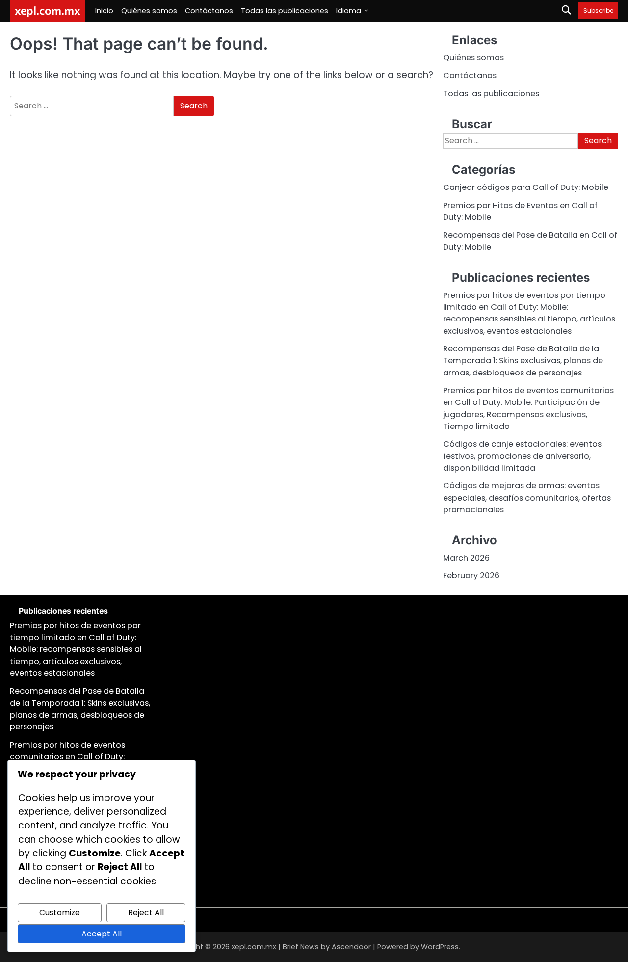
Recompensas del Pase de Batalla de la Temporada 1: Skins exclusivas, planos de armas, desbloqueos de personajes (523, 360)
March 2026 (466, 557)
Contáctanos (209, 11)
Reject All (146, 912)
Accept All (101, 933)
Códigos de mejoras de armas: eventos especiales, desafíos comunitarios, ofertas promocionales (527, 497)
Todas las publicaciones (284, 11)
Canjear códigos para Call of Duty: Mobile (525, 187)
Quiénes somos (149, 11)
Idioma (348, 11)
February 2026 (471, 575)
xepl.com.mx (47, 10)
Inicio (104, 11)
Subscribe (598, 10)
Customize (59, 912)
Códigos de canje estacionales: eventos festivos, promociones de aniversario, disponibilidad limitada (522, 456)
